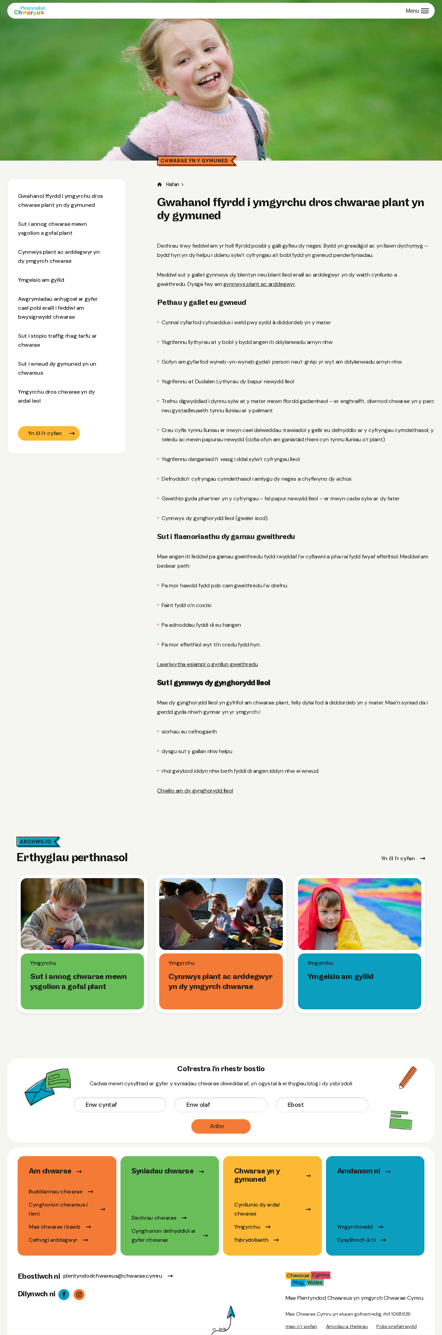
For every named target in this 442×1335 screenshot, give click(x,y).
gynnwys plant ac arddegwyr (259, 284)
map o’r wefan (301, 1326)
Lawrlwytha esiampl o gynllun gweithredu (207, 664)
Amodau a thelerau (347, 1326)
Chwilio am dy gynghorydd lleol (195, 790)
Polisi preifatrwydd (396, 1326)
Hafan (172, 184)
